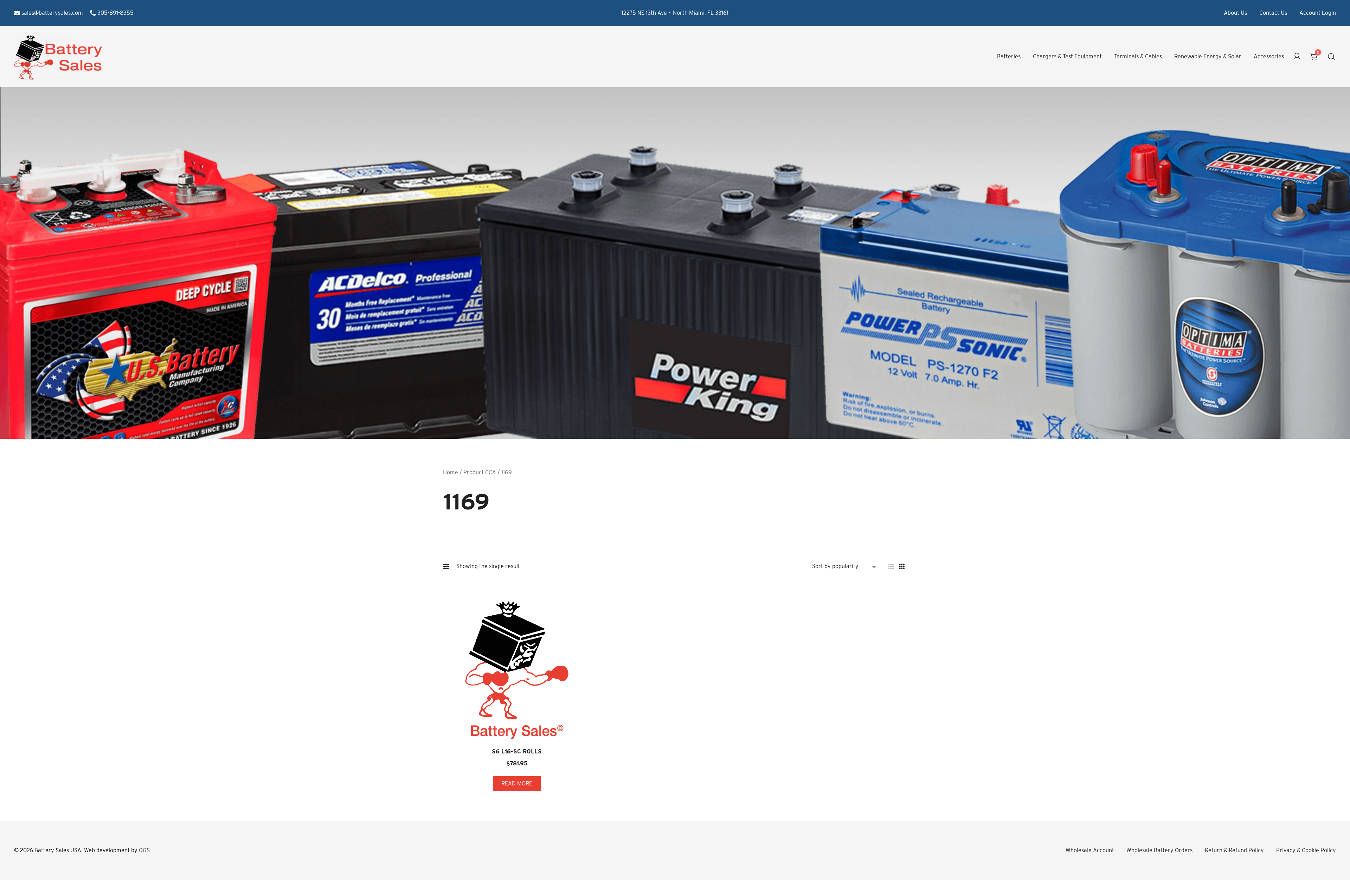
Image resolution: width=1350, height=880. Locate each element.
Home (450, 472)
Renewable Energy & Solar (1207, 56)
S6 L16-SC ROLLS (517, 751)
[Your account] (1297, 57)
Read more (516, 783)
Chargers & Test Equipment (1067, 56)
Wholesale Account (1090, 850)
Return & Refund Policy (1234, 850)
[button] (448, 566)
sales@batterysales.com (52, 12)
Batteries (1009, 56)
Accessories (1269, 56)
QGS (144, 850)
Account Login (1317, 12)
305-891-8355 (115, 12)
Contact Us (1273, 12)
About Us (1235, 12)
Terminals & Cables (1138, 56)
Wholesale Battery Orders (1159, 850)
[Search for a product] (1331, 57)
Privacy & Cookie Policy (1306, 850)
